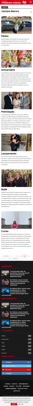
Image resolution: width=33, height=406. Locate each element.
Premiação (7, 111)
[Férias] (16, 25)
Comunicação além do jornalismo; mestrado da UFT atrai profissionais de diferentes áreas (20, 274)
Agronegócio (23, 384)
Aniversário (8, 70)
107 (9, 258)
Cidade (3, 346)
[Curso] (16, 220)
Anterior (6, 256)
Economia (4, 353)
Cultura (18, 386)
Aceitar (14, 404)
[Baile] (16, 178)
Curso (4, 231)
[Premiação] (16, 100)
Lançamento (8, 153)
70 (28, 256)
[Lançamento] (16, 142)
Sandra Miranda (11, 388)
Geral (3, 342)
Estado (3, 349)
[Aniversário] (16, 58)
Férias (4, 36)
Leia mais (20, 404)
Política (3, 335)
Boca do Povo (5, 339)
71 (2, 258)
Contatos (16, 391)
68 (21, 256)
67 (17, 256)
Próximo (15, 258)
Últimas (7, 384)
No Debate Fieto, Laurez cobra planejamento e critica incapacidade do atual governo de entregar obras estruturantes (16, 292)
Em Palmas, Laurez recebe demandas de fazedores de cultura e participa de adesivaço (19, 282)
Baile (4, 189)
